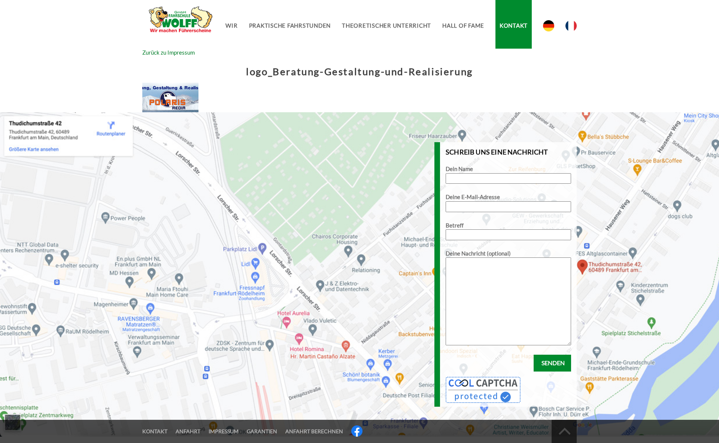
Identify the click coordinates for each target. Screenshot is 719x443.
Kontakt (514, 25)
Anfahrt (188, 431)
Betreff (455, 225)
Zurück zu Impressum (168, 52)
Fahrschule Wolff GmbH (179, 24)
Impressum (224, 431)
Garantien (262, 431)
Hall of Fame (463, 25)
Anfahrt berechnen (314, 431)
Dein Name (459, 168)
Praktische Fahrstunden (290, 25)
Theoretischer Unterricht (386, 25)
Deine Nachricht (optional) (478, 253)
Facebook (356, 431)
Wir (231, 25)
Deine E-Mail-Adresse (473, 196)
